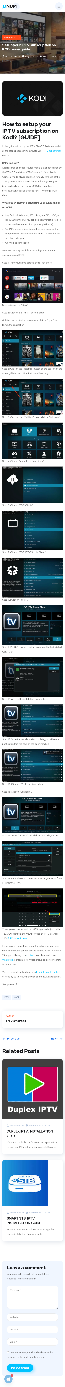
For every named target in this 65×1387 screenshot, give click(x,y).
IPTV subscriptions (17, 938)
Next (54, 1038)
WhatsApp (7, 959)
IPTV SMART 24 (12, 37)
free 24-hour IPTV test (48, 972)
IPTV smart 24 (12, 56)
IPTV (6, 997)
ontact (31, 955)
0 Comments (50, 56)
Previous (13, 1038)
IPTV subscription (52, 150)
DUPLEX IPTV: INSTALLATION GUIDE (30, 1133)
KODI (16, 997)
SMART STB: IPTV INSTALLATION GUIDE (24, 1220)
